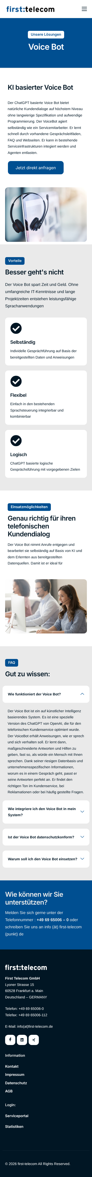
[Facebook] (10, 1040)
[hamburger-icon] (84, 9)
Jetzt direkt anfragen (36, 167)
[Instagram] (34, 1040)
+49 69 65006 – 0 (53, 920)
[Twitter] (22, 1040)
